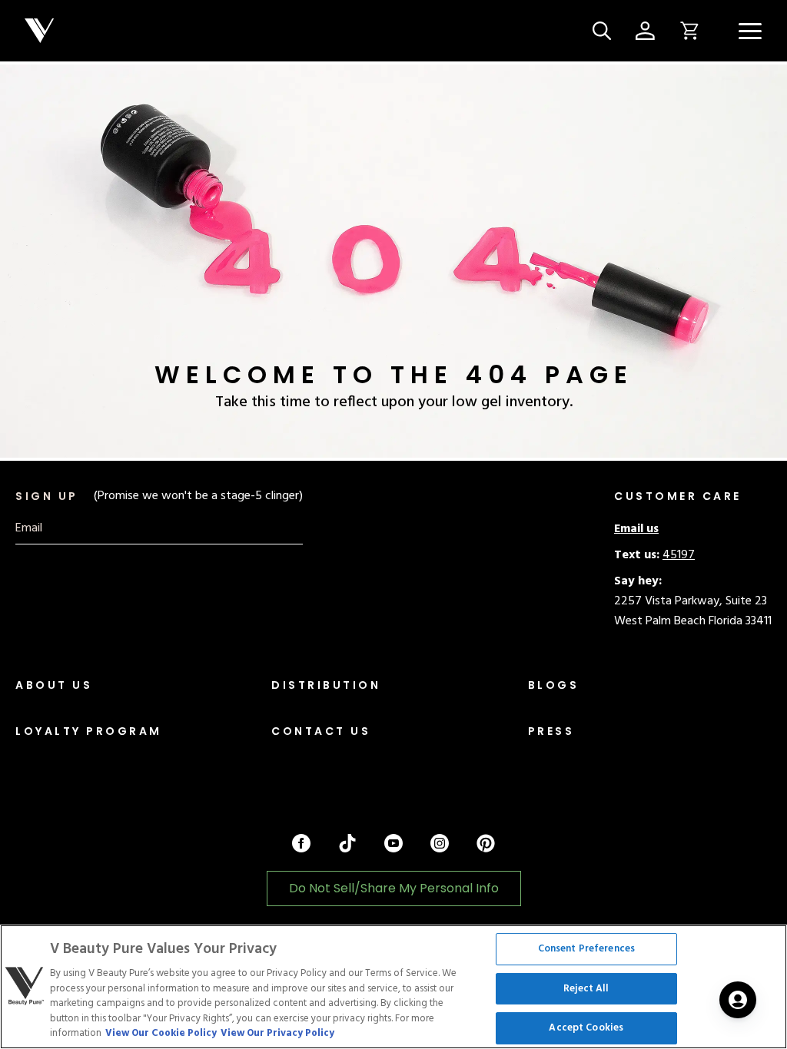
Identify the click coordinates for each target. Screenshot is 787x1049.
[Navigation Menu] (750, 30)
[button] (750, 30)
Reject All (586, 989)
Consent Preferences (586, 949)
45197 (678, 555)
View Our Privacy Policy (277, 1033)
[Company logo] (302, 30)
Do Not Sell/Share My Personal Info (394, 888)
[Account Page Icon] (645, 31)
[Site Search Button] (602, 31)
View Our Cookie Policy (161, 1033)
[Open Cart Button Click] (684, 30)
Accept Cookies (586, 1029)
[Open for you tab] (737, 999)
